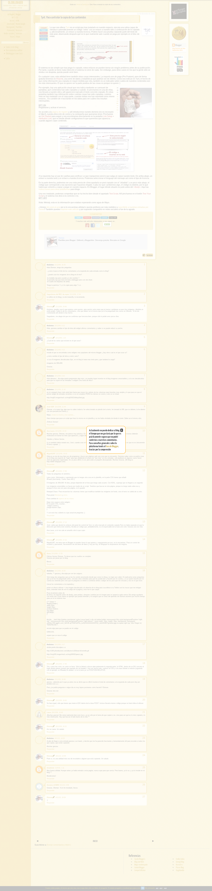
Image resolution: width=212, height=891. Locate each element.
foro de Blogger (112, 446)
